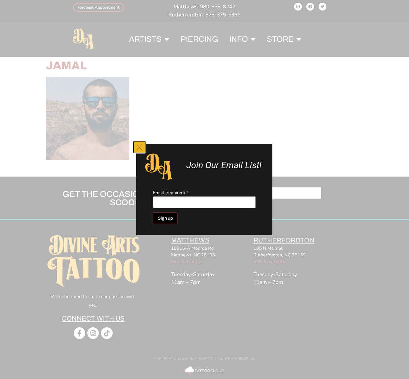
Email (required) (170, 192)
